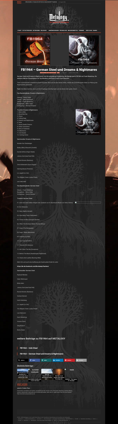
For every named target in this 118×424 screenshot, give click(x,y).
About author (22, 384)
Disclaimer (39, 418)
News (58, 72)
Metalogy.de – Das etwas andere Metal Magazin (41, 420)
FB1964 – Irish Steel (28, 348)
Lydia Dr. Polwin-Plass (73, 72)
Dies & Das (89, 30)
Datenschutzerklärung (30, 418)
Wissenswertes (73, 30)
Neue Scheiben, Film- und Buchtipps (48, 72)
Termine (81, 30)
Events (94, 418)
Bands (95, 30)
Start (20, 30)
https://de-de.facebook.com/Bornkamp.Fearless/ (33, 266)
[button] (23, 360)
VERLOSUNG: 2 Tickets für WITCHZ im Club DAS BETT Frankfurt (41, 2)
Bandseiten (26, 420)
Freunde (19, 420)
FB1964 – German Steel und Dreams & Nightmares (59, 70)
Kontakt (76, 418)
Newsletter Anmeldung (86, 418)
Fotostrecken (27, 30)
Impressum (20, 418)
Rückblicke (63, 30)
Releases (44, 30)
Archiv (55, 420)
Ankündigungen (54, 30)
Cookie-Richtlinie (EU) (63, 420)
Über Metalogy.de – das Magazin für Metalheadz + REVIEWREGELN (58, 418)
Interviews (36, 30)
